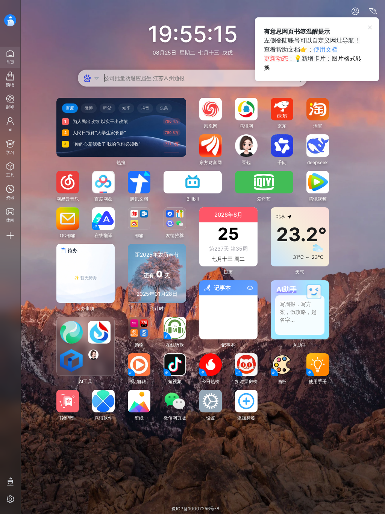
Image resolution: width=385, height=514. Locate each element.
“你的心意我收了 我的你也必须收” (107, 144)
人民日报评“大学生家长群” (99, 132)
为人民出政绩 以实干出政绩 (100, 121)
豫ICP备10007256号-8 (195, 508)
